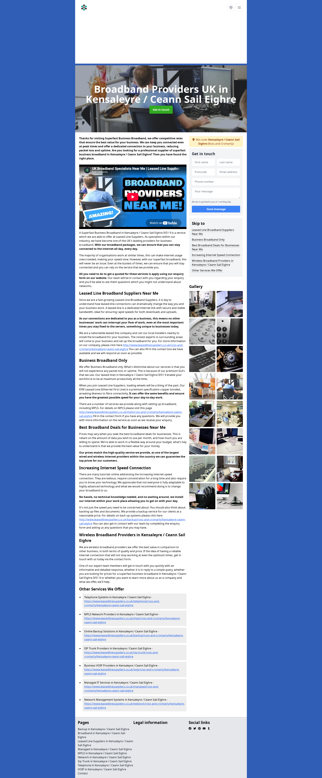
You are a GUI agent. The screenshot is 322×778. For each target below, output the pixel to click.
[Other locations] (230, 7)
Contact (83, 773)
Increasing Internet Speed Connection (216, 255)
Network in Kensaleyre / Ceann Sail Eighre (104, 757)
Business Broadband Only (208, 239)
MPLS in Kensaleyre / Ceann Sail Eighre (102, 753)
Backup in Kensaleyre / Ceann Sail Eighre (103, 729)
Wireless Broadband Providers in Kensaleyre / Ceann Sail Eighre (212, 263)
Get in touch (161, 110)
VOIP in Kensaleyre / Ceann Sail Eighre (102, 769)
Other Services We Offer (207, 270)
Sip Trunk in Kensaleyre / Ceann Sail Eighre (105, 761)
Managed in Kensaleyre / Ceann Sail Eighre (105, 749)
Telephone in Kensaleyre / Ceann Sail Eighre (105, 765)
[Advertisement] (161, 40)
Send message (216, 209)
